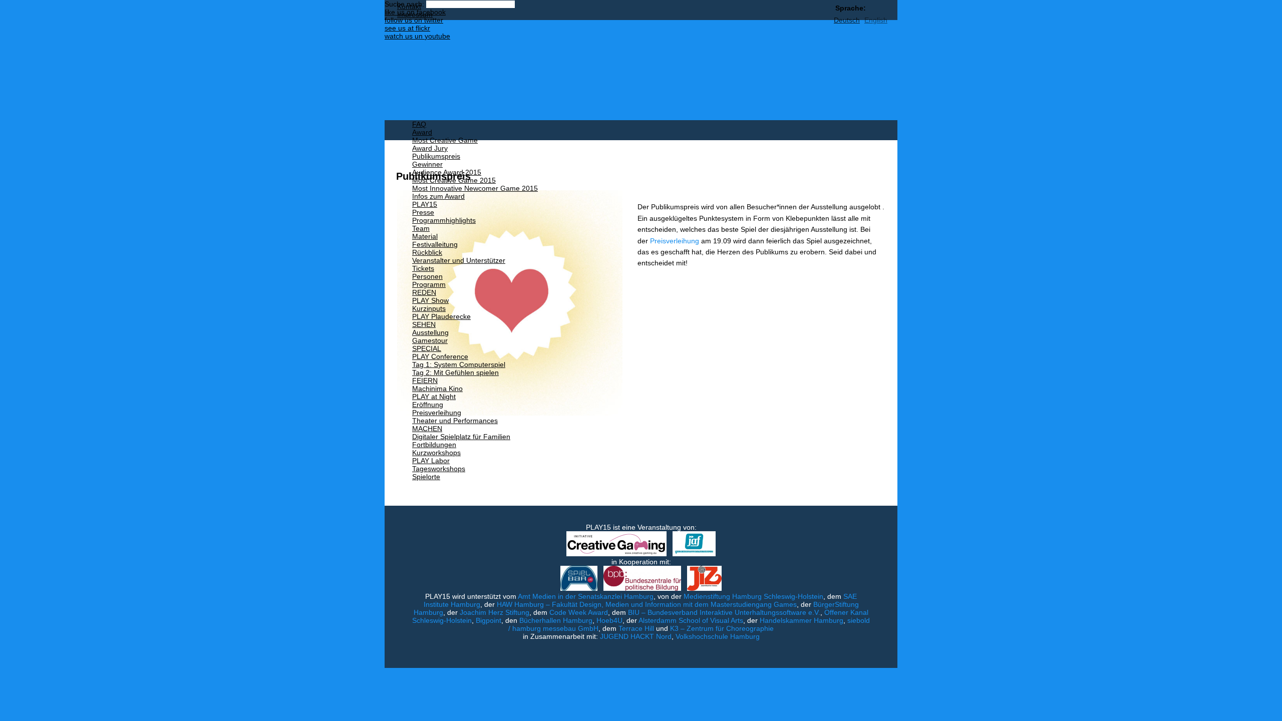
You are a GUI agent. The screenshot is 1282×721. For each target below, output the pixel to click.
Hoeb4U (609, 620)
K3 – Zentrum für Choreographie (722, 628)
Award (422, 132)
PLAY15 (424, 204)
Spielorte (426, 477)
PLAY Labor (431, 461)
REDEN (424, 292)
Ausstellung (430, 332)
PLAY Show (430, 300)
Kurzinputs (429, 308)
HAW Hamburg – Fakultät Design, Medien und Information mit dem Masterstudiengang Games (647, 604)
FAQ (419, 124)
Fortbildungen (434, 445)
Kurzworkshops (436, 453)
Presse (423, 212)
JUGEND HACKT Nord (636, 636)
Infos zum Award (438, 196)
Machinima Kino (437, 389)
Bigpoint (488, 620)
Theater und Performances (455, 421)
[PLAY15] (598, 70)
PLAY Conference (440, 356)
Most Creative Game (445, 140)
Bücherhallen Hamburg (555, 620)
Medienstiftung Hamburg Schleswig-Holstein (753, 596)
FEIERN (425, 381)
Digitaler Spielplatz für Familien (461, 437)
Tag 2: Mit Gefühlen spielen (455, 373)
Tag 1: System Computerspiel (458, 364)
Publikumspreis (436, 156)
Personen (427, 276)
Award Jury (430, 148)
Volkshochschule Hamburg (718, 636)
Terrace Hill (636, 628)
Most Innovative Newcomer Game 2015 (475, 188)
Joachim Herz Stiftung (494, 612)
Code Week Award (578, 612)
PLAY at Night (434, 397)
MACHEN (427, 429)
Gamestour (430, 340)
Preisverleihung (436, 413)
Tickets (423, 268)
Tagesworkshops (438, 469)
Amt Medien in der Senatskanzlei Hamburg (586, 596)
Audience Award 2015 (446, 172)
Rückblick (427, 252)
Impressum (415, 15)
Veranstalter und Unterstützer (458, 260)
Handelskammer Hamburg (801, 620)
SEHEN (424, 324)
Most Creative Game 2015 (454, 180)
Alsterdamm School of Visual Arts (690, 620)
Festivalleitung (435, 244)
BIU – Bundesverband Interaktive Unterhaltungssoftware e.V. (724, 612)
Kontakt (409, 7)
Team (421, 228)
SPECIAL (426, 348)
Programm (429, 284)
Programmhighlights (444, 220)
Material (425, 236)
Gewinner (427, 164)
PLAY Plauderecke (441, 316)
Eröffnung (427, 405)
